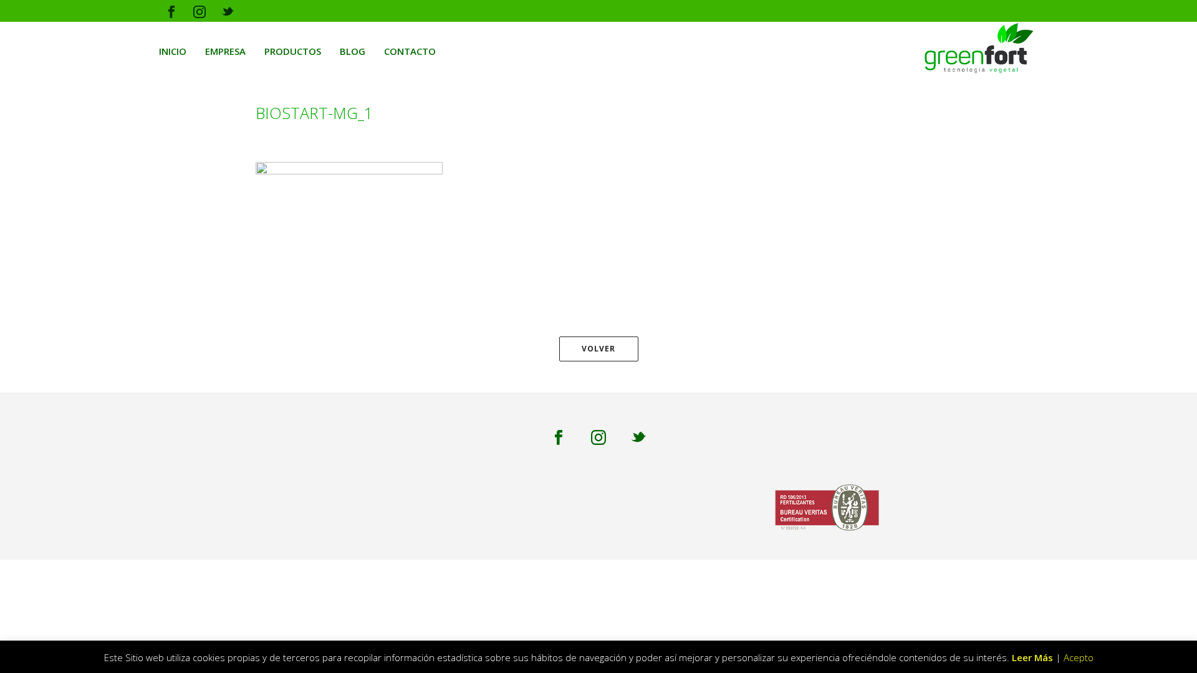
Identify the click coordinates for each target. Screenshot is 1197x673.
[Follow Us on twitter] (638, 438)
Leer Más (1032, 657)
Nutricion (783, 131)
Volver (598, 348)
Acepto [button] (1079, 657)
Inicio (172, 51)
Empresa (225, 51)
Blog (352, 51)
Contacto (410, 51)
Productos (292, 51)
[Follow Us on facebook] (558, 438)
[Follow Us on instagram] (598, 438)
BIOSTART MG (839, 131)
